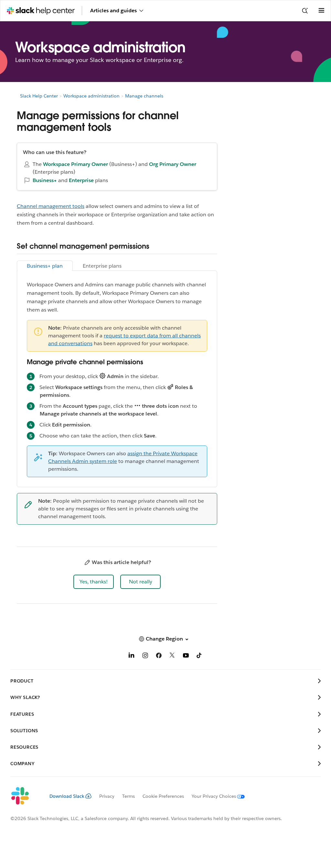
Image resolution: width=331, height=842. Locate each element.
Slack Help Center (39, 96)
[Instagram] (145, 656)
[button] (93, 582)
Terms (128, 796)
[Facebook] (159, 656)
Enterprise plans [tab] (102, 265)
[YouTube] (186, 656)
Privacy (106, 796)
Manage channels (144, 96)
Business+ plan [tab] (45, 265)
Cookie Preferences (163, 796)
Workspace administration (91, 96)
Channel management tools (50, 206)
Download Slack (66, 796)
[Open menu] (321, 10)
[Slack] (24, 796)
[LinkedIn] (131, 656)
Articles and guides (113, 10)
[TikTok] (199, 656)
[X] (172, 656)
